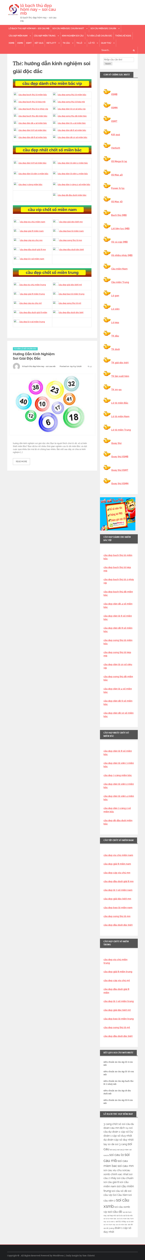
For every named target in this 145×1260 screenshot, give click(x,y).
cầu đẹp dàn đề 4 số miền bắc (32, 123)
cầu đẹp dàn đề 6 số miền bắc (72, 130)
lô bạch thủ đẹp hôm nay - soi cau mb (39, 366)
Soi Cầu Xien (120, 1194)
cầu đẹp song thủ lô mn (70, 240)
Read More (21, 461)
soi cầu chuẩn (125, 1178)
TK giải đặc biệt (120, 362)
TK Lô (79, 43)
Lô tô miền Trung (121, 429)
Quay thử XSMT (119, 470)
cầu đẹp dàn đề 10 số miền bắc (72, 137)
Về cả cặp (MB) (119, 242)
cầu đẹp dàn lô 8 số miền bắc (32, 163)
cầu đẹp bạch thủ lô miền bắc (32, 95)
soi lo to (119, 1215)
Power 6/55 (117, 188)
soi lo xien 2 (111, 1221)
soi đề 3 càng (109, 1228)
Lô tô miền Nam (120, 416)
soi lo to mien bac (110, 1218)
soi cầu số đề (119, 1190)
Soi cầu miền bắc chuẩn (103, 28)
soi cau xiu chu (113, 1170)
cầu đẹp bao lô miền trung (71, 294)
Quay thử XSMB (119, 456)
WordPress (58, 1255)
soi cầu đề (115, 1211)
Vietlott (51, 43)
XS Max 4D (117, 175)
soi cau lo (116, 1155)
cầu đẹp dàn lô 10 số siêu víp (72, 109)
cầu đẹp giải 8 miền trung (32, 294)
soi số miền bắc (121, 1224)
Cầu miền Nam (119, 268)
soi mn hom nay (109, 1224)
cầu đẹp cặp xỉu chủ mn (31, 240)
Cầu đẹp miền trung (45, 36)
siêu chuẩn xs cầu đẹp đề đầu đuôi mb (117, 1092)
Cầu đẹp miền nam (18, 36)
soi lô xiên (130, 1221)
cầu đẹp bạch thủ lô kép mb (31, 102)
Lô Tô (92, 43)
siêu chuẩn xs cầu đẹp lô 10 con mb (119, 1073)
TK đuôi (115, 349)
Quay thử (106, 43)
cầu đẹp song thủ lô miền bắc (72, 95)
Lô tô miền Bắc (119, 403)
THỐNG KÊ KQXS (123, 36)
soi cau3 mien (123, 1149)
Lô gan (115, 295)
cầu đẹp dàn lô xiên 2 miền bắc (73, 163)
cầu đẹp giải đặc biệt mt (70, 285)
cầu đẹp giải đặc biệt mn (71, 222)
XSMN (20, 43)
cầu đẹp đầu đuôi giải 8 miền (33, 312)
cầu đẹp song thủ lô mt (70, 303)
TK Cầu (66, 43)
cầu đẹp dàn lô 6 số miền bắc (32, 130)
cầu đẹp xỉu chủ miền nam (32, 222)
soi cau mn (126, 1166)
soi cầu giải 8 (111, 1182)
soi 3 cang (121, 1144)
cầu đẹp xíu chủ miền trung (32, 285)
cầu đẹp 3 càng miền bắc (30, 184)
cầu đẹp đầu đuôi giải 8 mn (33, 249)
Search (108, 64)
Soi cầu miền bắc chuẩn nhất (68, 28)
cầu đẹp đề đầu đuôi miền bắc (72, 195)
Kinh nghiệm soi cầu (73, 36)
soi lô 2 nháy (121, 1221)
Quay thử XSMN (119, 483)
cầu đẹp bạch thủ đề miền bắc (32, 116)
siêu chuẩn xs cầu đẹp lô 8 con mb (118, 1101)
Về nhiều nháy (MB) (122, 255)
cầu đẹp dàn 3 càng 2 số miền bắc (74, 184)
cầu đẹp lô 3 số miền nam (32, 259)
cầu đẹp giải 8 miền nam (32, 231)
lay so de (109, 1144)
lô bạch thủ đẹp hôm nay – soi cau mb (38, 9)
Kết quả (39, 43)
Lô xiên (115, 309)
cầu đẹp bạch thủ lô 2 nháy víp (33, 109)
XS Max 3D (117, 201)
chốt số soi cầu (121, 1123)
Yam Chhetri (88, 1255)
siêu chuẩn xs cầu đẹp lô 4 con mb (118, 1063)
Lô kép (115, 322)
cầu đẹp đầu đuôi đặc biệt (71, 249)
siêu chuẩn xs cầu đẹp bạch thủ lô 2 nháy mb (118, 1082)
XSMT (29, 43)
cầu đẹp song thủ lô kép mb (71, 102)
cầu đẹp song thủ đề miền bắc (72, 116)
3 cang (108, 1123)
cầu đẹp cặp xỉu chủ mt (30, 303)
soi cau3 (113, 1149)
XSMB (11, 43)
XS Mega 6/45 (119, 161)
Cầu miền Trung (120, 282)
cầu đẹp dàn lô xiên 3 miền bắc (33, 174)
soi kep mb (111, 1215)
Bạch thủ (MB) (119, 215)
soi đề (130, 1224)
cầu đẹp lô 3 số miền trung (32, 322)
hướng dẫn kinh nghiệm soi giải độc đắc (34, 356)
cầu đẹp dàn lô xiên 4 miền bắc (73, 174)
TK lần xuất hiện (120, 376)
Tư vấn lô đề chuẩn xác (99, 36)
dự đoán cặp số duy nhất (119, 1139)
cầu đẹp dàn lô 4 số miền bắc (72, 123)
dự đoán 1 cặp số (118, 1131)
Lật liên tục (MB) (120, 228)
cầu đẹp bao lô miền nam (71, 231)
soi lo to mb (127, 1215)
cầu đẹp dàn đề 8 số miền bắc (32, 137)
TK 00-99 (116, 389)
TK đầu (115, 336)
